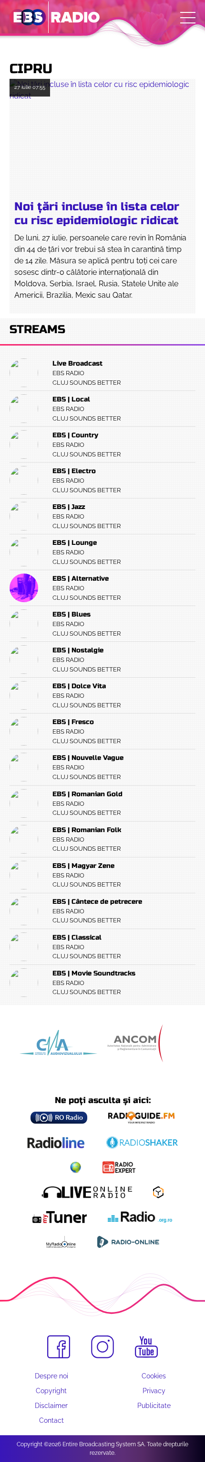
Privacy (154, 1391)
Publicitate (154, 1405)
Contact (51, 1420)
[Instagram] (102, 1346)
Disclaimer (51, 1405)
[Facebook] (58, 1346)
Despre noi (51, 1376)
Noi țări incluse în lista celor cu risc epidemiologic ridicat (96, 213)
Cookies (154, 1376)
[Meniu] (187, 17)
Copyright (51, 1391)
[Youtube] (146, 1347)
